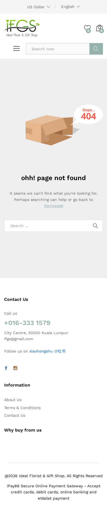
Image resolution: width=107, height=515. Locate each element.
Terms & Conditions (22, 407)
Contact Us (14, 415)
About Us (12, 400)
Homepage (53, 205)
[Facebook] (6, 368)
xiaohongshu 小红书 (47, 351)
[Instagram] (15, 368)
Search (96, 49)
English (68, 7)
